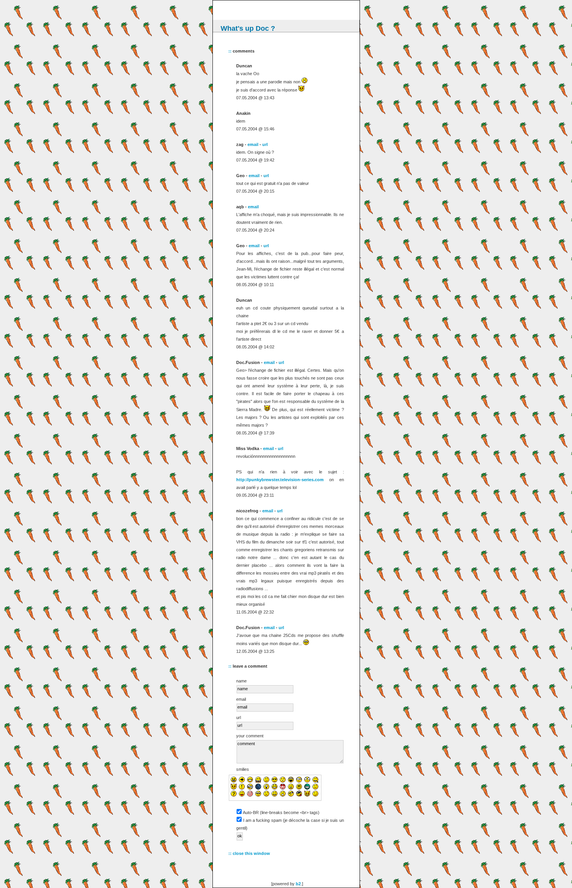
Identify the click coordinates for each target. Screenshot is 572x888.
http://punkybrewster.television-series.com (280, 479)
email (252, 144)
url (265, 144)
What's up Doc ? (248, 28)
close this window (251, 853)
